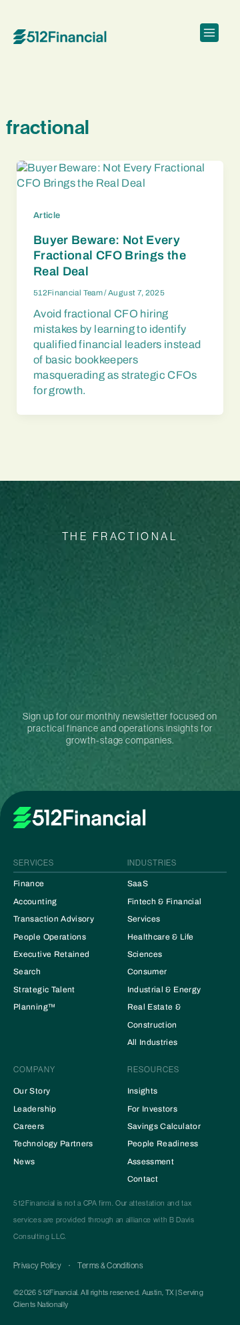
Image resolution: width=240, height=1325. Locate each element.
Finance (29, 883)
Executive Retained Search (51, 963)
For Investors (152, 1109)
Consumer (147, 971)
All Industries (152, 1042)
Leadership (35, 1109)
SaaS (137, 883)
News (24, 1161)
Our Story (31, 1091)
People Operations (49, 937)
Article (47, 215)
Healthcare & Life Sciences (160, 945)
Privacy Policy (37, 1265)
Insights (142, 1091)
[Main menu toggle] (209, 36)
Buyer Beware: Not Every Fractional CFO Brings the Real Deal (109, 255)
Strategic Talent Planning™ (44, 998)
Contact (143, 1179)
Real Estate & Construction (154, 1015)
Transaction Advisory (53, 919)
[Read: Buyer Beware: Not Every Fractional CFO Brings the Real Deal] (120, 175)
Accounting (35, 901)
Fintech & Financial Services (164, 910)
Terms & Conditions (109, 1265)
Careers (29, 1126)
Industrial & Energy (164, 989)
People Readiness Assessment (163, 1152)
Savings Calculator (164, 1126)
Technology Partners (53, 1143)
